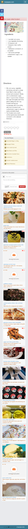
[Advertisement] (14, 11)
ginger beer (6, 225)
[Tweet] (2, 14)
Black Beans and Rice (11, 150)
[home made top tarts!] (14, 431)
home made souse (6, 478)
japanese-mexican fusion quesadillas (12, 322)
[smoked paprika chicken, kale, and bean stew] (14, 294)
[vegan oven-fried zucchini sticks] (14, 333)
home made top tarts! (11, 147)
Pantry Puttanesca (10, 163)
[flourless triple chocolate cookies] (14, 353)
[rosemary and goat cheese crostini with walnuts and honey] (14, 197)
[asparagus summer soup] (14, 256)
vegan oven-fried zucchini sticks (11, 342)
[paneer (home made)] (14, 455)
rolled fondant (5, 380)
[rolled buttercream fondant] (14, 392)
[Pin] (2, 18)
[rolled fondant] (14, 373)
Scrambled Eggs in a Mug (12, 141)
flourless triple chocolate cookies (11, 361)
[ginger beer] (14, 217)
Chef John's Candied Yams (12, 154)
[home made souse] (14, 470)
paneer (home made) (7, 458)
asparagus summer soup (9, 264)
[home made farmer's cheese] (14, 494)
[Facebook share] (2, 11)
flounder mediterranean (12, 160)
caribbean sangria (8, 283)
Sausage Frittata (10, 144)
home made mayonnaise (8, 419)
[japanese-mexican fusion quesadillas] (14, 314)
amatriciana (9, 157)
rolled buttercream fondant (8, 400)
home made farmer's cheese (9, 497)
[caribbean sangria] (14, 275)
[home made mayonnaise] (14, 411)
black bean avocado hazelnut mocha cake (13, 244)
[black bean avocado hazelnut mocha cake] (14, 236)
